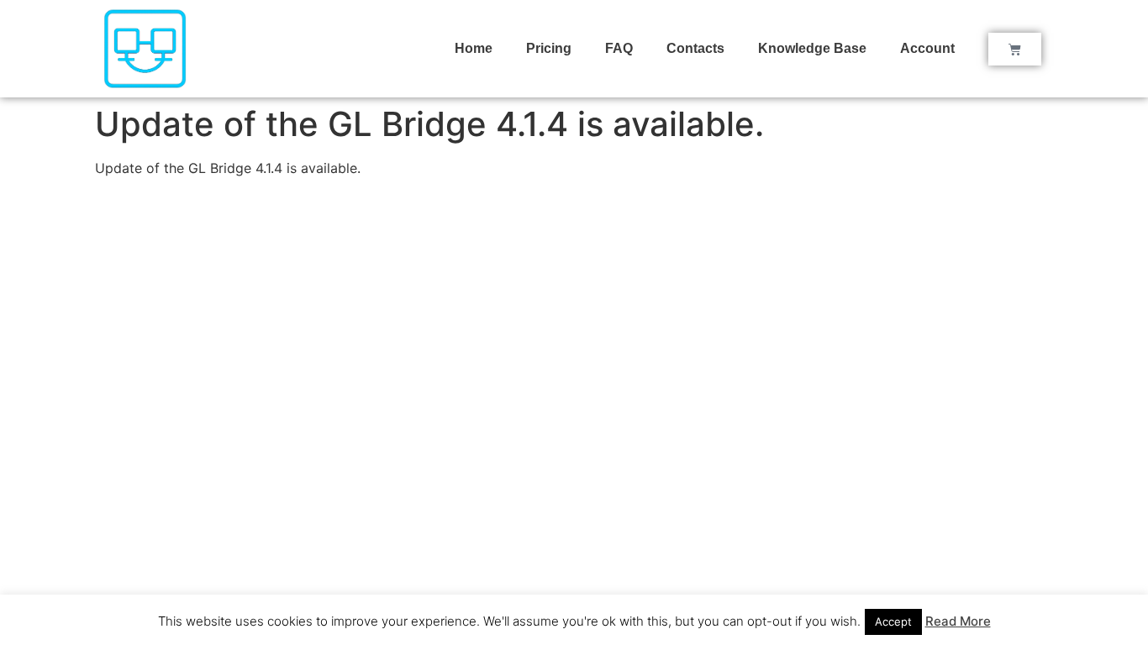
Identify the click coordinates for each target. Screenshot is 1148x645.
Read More (958, 621)
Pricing (548, 48)
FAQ (619, 48)
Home (473, 48)
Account (927, 48)
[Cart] (1014, 49)
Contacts (695, 48)
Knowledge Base (812, 48)
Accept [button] (893, 621)
